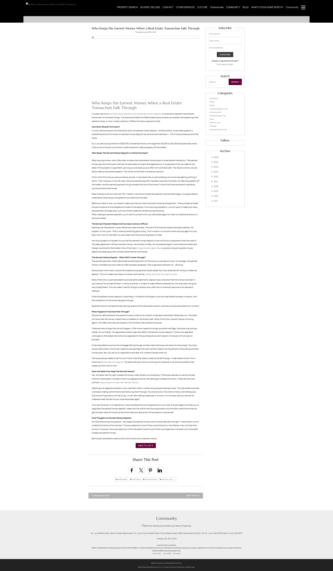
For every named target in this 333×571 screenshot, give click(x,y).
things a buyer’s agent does (149, 248)
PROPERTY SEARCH (127, 7)
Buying (212, 105)
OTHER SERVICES (185, 7)
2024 (216, 166)
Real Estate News (150, 479)
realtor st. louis (166, 479)
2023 (216, 171)
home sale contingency (112, 362)
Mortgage (213, 126)
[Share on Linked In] (159, 470)
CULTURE (202, 7)
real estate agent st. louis (219, 109)
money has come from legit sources (161, 274)
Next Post (192, 495)
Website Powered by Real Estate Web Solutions (166, 563)
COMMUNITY (233, 7)
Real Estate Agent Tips (218, 116)
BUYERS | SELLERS (150, 7)
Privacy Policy (157, 553)
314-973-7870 (170, 538)
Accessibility (167, 553)
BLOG (246, 7)
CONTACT (168, 7)
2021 (216, 181)
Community (292, 7)
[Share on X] (141, 470)
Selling (212, 102)
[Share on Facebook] (131, 470)
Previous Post (101, 495)
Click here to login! (225, 64)
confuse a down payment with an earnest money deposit (135, 113)
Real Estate (136, 479)
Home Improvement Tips (218, 129)
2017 (216, 200)
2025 (216, 162)
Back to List (145, 445)
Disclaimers (180, 567)
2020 (216, 186)
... (175, 479)
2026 (216, 157)
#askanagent (122, 479)
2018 (216, 196)
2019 (216, 191)
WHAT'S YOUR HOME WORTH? (267, 7)
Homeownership (215, 112)
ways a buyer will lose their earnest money (119, 382)
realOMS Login (190, 567)
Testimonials (217, 7)
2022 (216, 176)
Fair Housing (176, 553)
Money (212, 119)
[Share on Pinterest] (150, 470)
